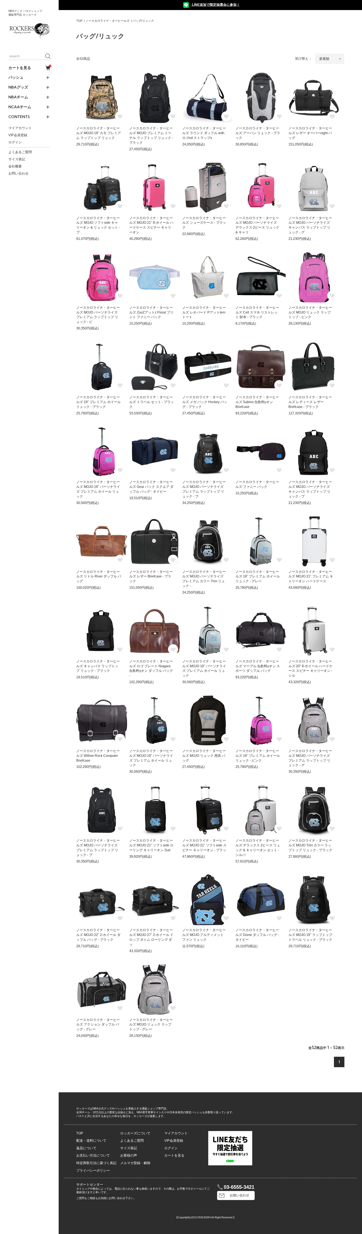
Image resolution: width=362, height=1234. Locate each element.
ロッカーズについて (135, 1133)
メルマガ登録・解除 (135, 1163)
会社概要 (15, 166)
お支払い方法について (93, 1155)
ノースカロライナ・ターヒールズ (107, 20)
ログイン (15, 142)
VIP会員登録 (17, 135)
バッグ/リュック (143, 20)
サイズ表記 (16, 159)
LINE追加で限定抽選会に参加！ (215, 4)
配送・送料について (91, 1140)
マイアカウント (20, 128)
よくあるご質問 (20, 152)
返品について (86, 1148)
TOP (79, 20)
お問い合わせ (18, 173)
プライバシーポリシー (93, 1170)
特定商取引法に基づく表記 (96, 1163)
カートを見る (29, 67)
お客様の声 (128, 1155)
